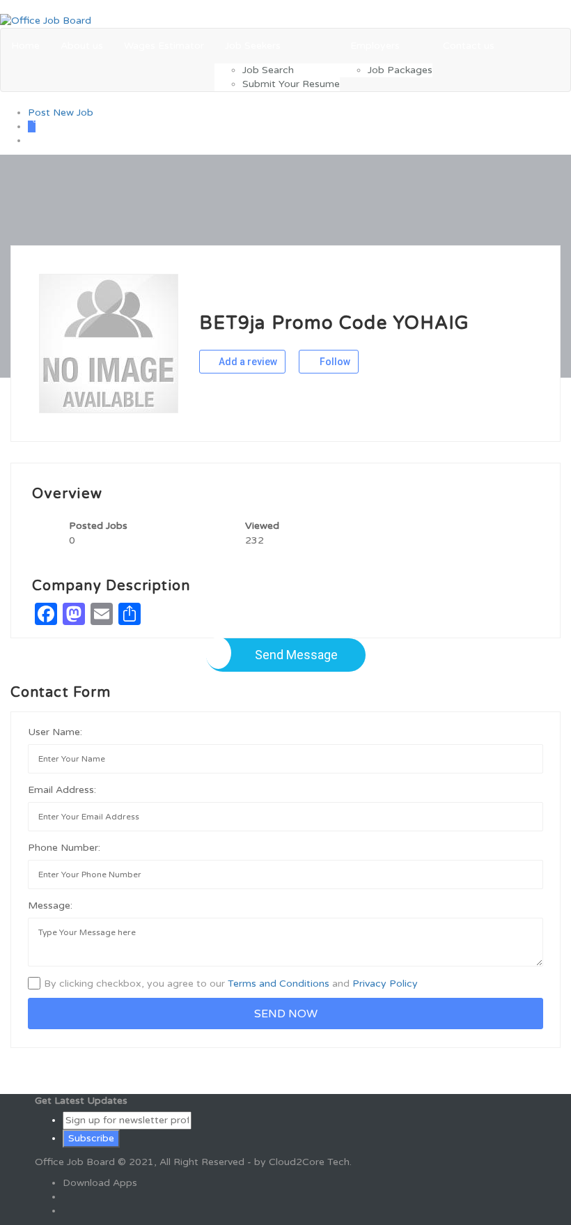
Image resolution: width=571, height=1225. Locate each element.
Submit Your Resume (291, 84)
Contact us (468, 46)
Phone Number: (64, 848)
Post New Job (60, 112)
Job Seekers (253, 46)
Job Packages (400, 70)
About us (82, 46)
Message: (50, 905)
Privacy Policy (385, 983)
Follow (334, 361)
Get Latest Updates (81, 1101)
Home (25, 46)
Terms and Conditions (278, 983)
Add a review (247, 361)
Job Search (268, 70)
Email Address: (62, 790)
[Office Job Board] (45, 20)
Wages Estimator (164, 46)
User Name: (55, 732)
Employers (375, 46)
